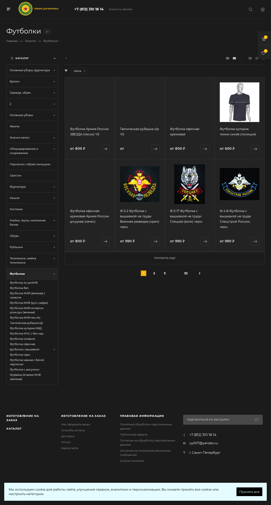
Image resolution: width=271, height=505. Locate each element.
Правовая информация (142, 416)
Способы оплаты (73, 430)
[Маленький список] (228, 58)
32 (186, 273)
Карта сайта (69, 448)
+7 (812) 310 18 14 (89, 9)
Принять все (249, 492)
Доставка (68, 436)
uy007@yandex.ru (203, 443)
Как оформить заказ (75, 424)
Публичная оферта (133, 434)
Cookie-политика (132, 460)
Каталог (14, 428)
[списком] (257, 58)
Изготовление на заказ (83, 416)
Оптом (66, 442)
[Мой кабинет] (263, 10)
